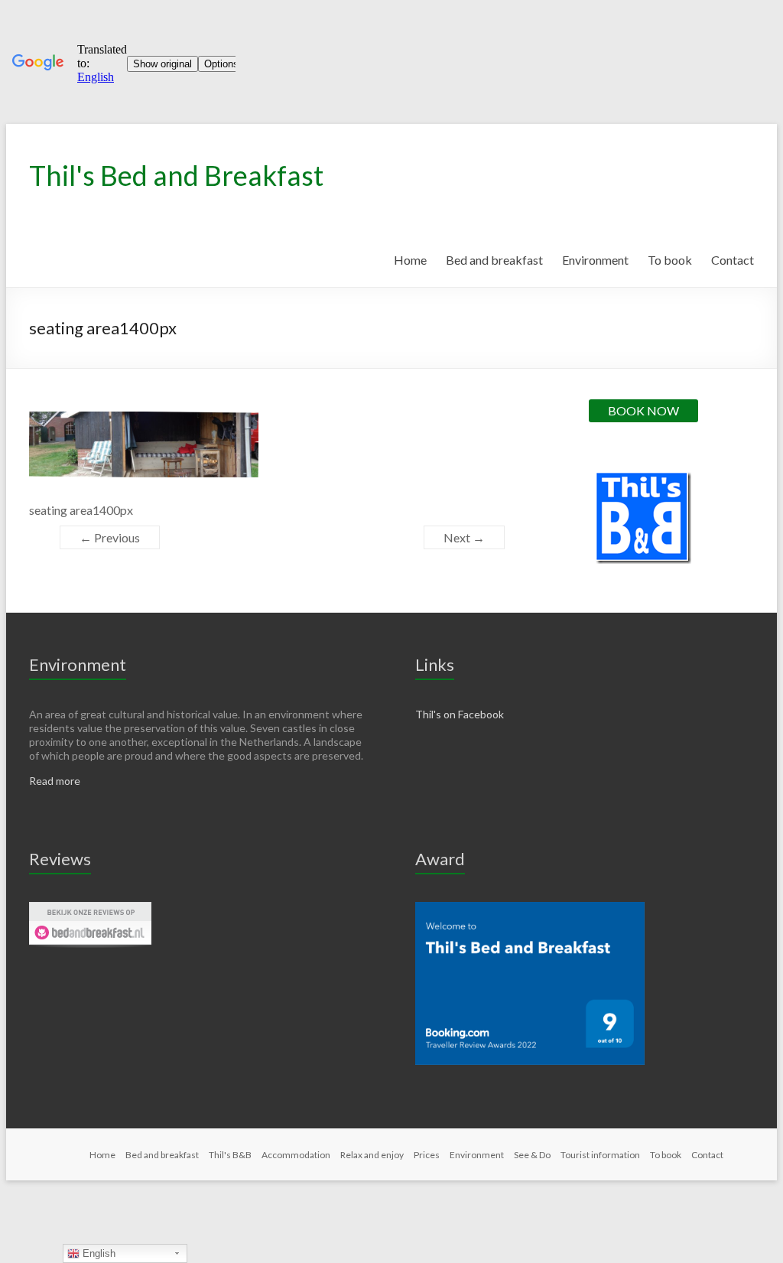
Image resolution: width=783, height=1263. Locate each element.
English (97, 1253)
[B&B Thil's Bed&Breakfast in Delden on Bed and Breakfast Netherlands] (90, 908)
